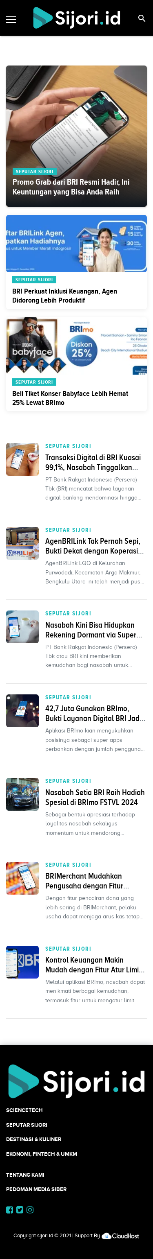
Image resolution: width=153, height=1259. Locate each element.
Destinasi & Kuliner (33, 1139)
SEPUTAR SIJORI (68, 446)
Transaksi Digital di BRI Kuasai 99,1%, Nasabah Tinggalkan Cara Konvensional (93, 467)
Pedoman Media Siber (36, 1189)
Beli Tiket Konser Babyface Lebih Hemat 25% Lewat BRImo (70, 398)
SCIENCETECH (24, 1110)
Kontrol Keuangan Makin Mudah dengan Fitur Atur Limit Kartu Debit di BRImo (93, 969)
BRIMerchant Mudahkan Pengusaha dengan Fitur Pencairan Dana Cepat (84, 885)
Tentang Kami (25, 1175)
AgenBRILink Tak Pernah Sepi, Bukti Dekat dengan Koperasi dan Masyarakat (92, 550)
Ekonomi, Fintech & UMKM (41, 1154)
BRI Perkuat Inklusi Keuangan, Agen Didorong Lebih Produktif (64, 295)
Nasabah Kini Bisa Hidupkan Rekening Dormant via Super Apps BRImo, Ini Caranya (90, 634)
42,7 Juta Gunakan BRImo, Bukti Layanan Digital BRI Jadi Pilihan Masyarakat (93, 718)
